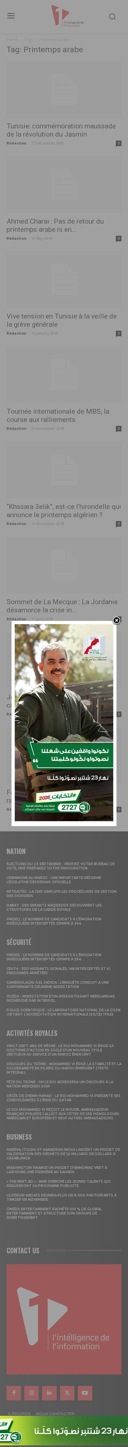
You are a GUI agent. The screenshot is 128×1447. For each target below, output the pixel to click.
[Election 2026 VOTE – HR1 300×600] (64, 819)
